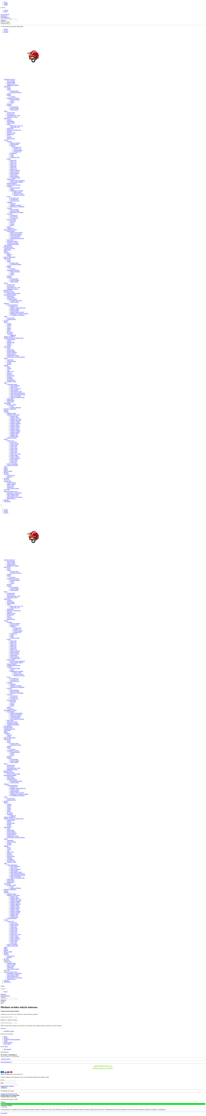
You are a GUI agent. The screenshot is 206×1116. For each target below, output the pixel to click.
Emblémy (6, 412)
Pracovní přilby (11, 81)
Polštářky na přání (11, 381)
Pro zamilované (11, 380)
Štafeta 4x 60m (11, 138)
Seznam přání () (5, 14)
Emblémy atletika (14, 417)
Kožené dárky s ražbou (13, 355)
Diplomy (6, 410)
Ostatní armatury (14, 144)
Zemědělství (10, 378)
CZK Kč (6, 10)
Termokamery (10, 228)
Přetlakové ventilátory (15, 205)
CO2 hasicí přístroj (15, 237)
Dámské (9, 94)
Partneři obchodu (8, 1042)
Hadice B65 (13, 166)
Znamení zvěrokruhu (15, 407)
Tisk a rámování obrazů (13, 488)
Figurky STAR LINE (12, 465)
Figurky (6, 439)
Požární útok (10, 128)
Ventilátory (10, 202)
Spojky (12, 154)
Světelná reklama (11, 482)
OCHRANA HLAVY (9, 79)
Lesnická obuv (11, 475)
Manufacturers (7, 1049)
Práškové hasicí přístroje (16, 232)
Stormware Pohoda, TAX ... (11, 491)
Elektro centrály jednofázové (17, 180)
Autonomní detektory (12, 305)
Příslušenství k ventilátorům (17, 206)
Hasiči (8, 367)
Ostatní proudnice (18, 150)
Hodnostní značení (15, 99)
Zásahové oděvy (14, 91)
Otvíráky (9, 362)
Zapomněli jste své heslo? (7, 1086)
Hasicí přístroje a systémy (10, 229)
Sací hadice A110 (14, 200)
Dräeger (12, 224)
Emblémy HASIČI (12, 438)
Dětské (9, 95)
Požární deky (10, 296)
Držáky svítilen (17, 192)
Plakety (6, 468)
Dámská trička (10, 400)
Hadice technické (14, 173)
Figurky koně (13, 452)
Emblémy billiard (14, 425)
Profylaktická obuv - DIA (13, 115)
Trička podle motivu (12, 384)
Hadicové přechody (15, 143)
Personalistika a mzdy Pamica (14, 497)
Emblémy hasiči (14, 436)
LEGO (9, 326)
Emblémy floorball (15, 432)
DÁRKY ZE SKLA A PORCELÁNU (14, 338)
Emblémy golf (14, 435)
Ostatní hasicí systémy (12, 242)
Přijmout (3, 1102)
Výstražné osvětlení (12, 299)
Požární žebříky (11, 297)
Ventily (12, 156)
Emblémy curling (14, 429)
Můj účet (6, 1038)
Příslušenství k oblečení (13, 98)
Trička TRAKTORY (15, 396)
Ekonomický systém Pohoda (14, 492)
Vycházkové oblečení (15, 92)
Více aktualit (4, 1113)
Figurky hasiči (14, 448)
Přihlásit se (3, 994)
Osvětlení (9, 186)
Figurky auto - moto (15, 453)
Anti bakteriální (14, 107)
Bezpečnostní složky (9, 292)
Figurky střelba (14, 459)
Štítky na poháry (8, 471)
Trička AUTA (13, 387)
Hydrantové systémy (12, 241)
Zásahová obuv (11, 112)
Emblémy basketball (15, 423)
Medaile (6, 469)
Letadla (9, 328)
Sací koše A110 (14, 218)
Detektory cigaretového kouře (17, 307)
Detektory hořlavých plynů (17, 312)
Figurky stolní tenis (15, 458)
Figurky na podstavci (12, 464)
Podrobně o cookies (9, 1031)
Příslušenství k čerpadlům (16, 212)
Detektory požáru (14, 309)
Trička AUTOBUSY (15, 388)
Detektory (6, 303)
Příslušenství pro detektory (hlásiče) (19, 313)
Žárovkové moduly (18, 193)
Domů (5, 1036)
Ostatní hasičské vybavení (13, 185)
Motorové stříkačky (12, 183)
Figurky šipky (13, 461)
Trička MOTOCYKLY (16, 391)
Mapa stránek (7, 1044)
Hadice (9, 124)
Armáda (9, 368)
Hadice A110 (13, 169)
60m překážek (10, 121)
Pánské (9, 89)
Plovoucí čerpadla (14, 211)
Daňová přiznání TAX (13, 495)
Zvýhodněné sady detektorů (17, 315)
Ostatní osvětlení (14, 302)
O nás (5, 2)
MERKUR (13, 335)
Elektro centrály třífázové (16, 182)
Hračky (6, 322)
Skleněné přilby (11, 339)
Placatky (9, 364)
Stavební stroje (11, 375)
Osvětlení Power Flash (16, 300)
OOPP (5, 316)
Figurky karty (13, 451)
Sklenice (9, 341)
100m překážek (11, 122)
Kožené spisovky (11, 354)
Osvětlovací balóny (15, 187)
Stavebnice (10, 333)
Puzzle (8, 331)
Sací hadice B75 (14, 199)
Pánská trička (10, 401)
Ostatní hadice (14, 174)
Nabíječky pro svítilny (19, 195)
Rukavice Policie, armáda (13, 293)
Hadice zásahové (14, 176)
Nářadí (9, 227)
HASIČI (9, 325)
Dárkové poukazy (11, 361)
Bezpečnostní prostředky (10, 294)
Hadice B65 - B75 (15, 127)
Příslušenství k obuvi (12, 117)
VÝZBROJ (7, 253)
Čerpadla (9, 208)
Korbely (9, 345)
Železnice (9, 377)
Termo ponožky (14, 109)
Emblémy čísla (14, 416)
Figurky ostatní (14, 455)
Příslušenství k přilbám (13, 85)
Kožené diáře (10, 349)
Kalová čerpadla (14, 209)
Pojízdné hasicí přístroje (13, 244)
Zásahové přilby (11, 83)
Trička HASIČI (14, 390)
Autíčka (9, 323)
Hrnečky (9, 344)
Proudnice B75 (17, 151)
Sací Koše (9, 213)
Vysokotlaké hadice (15, 177)
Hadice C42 (13, 163)
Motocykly (10, 374)
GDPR (5, 5)
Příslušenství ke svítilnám (16, 190)
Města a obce (10, 371)
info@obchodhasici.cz (6, 1062)
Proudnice (9, 131)
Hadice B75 (13, 167)
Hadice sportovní (14, 172)
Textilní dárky (7, 403)
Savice (8, 135)
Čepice (9, 88)
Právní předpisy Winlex (13, 494)
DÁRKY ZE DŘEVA (9, 336)
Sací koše (9, 137)
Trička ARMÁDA (15, 386)
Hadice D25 (13, 160)
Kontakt (6, 3)
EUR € (5, 11)
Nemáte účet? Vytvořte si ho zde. (9, 1093)
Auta (8, 370)
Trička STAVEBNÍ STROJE (17, 394)
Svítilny (12, 189)
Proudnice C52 (17, 148)
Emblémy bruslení (15, 427)
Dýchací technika (11, 219)
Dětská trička (10, 399)
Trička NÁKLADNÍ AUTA (17, 393)
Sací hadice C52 (14, 198)
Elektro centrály (11, 179)
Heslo (2, 1083)
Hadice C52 (13, 164)
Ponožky (9, 105)
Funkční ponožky (14, 108)
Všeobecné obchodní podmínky (12, 1039)
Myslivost (6, 474)
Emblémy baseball (15, 422)
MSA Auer (13, 221)
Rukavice (9, 104)
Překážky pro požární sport (14, 130)
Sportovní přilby (11, 82)
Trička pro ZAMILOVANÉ (17, 397)
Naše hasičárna (8, 245)
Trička (5, 383)
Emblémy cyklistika (15, 430)
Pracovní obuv (10, 114)
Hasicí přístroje (11, 231)
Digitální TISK (8, 481)
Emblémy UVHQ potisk (13, 414)
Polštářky (6, 365)
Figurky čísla (13, 442)
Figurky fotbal (14, 445)
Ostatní (12, 102)
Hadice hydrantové (15, 170)
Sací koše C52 (14, 215)
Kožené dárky (7, 346)
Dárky (8, 348)
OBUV (6, 111)
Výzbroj (6, 140)
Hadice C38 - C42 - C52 (16, 125)
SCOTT (12, 222)
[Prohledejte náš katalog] (16, 19)
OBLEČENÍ (7, 86)
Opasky (12, 101)
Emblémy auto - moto (15, 419)
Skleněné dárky (11, 342)
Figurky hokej (13, 449)
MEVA (12, 225)
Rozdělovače (10, 134)
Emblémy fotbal (14, 433)
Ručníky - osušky (11, 404)
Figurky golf (13, 446)
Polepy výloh (10, 485)
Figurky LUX (10, 440)
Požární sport (7, 118)
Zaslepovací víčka (14, 157)
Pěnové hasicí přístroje (16, 234)
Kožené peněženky (12, 352)
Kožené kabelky (11, 351)
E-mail (2, 1080)
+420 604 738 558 (5, 1059)
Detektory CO (14, 306)
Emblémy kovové (11, 413)
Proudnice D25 (17, 147)
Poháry (5, 466)
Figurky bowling (14, 443)
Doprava (9, 372)
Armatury (9, 120)
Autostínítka (10, 359)
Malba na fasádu (11, 484)
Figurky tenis (13, 462)
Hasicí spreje (10, 240)
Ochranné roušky (11, 319)
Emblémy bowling (15, 426)
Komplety (12, 96)
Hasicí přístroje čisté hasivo (17, 238)
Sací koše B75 (14, 216)
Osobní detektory (14, 310)
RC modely (10, 332)
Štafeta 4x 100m (11, 133)
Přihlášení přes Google (8, 1091)
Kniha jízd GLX (11, 498)
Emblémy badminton (15, 420)
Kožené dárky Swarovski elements (16, 357)
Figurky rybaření (14, 456)
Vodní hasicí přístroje (15, 235)
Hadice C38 (13, 161)
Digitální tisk (10, 487)
